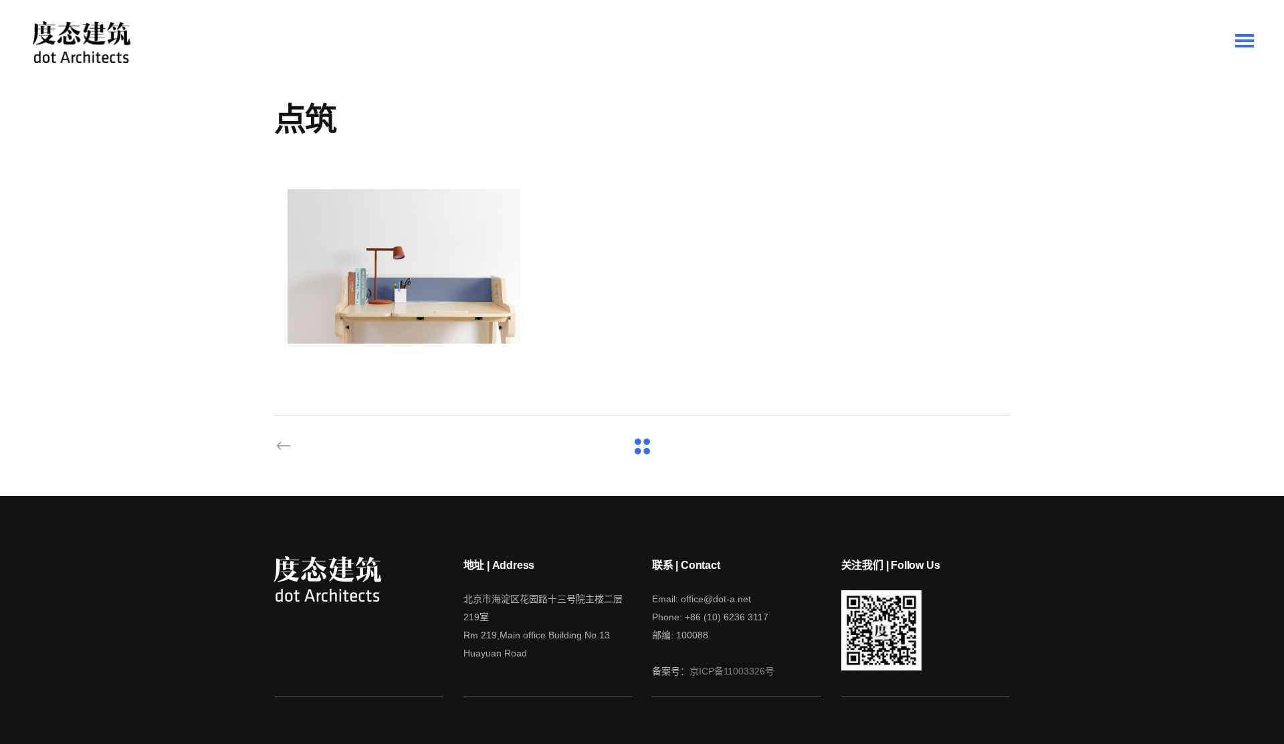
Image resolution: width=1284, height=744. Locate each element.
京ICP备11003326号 (731, 671)
